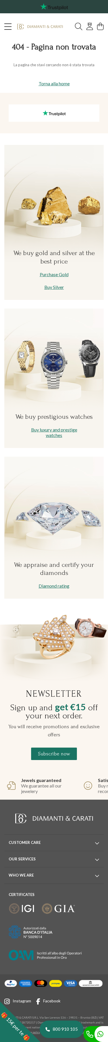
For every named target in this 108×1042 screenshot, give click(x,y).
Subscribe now (54, 754)
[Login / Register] (89, 26)
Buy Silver (54, 287)
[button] (20, 1022)
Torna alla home (54, 83)
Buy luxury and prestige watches (54, 432)
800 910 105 (65, 1029)
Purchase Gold (54, 274)
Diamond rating (54, 586)
